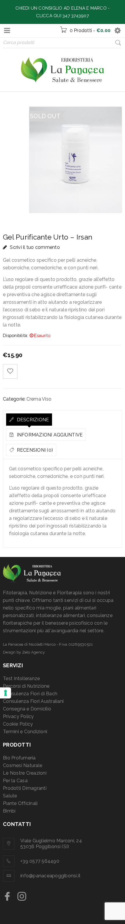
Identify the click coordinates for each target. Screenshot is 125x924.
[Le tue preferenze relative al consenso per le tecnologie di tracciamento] (5, 692)
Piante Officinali (20, 803)
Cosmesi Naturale (22, 765)
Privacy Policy (18, 716)
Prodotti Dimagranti (25, 788)
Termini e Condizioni (25, 731)
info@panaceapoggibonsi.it (50, 875)
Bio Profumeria (19, 758)
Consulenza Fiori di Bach (30, 693)
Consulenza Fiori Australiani (33, 701)
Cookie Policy (18, 724)
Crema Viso (39, 399)
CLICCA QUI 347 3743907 (62, 15)
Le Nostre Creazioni (25, 773)
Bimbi (9, 811)
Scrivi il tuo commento (35, 247)
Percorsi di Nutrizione (26, 686)
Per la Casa (15, 780)
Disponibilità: (15, 335)
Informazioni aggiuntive (49, 435)
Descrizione (32, 419)
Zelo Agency (33, 652)
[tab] (29, 419)
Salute (10, 796)
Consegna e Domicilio (27, 709)
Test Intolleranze (21, 678)
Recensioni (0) (34, 450)
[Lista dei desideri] (10, 371)
